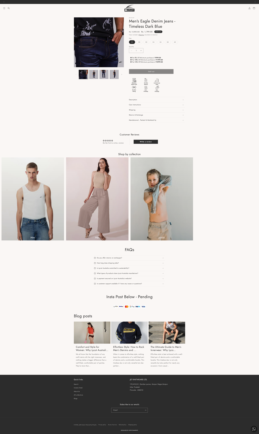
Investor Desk (78, 388)
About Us (77, 391)
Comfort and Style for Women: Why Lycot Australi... (92, 348)
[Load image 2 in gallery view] (93, 74)
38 (169, 42)
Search (76, 384)
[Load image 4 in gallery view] (114, 74)
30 (140, 42)
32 (147, 42)
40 (176, 42)
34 (155, 42)
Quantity (131, 47)
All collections (78, 395)
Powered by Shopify (91, 425)
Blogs (75, 398)
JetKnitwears (82, 425)
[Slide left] (76, 74)
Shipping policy (132, 425)
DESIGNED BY (129, 430)
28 (133, 42)
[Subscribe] (145, 410)
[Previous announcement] (4, 2)
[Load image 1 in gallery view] (83, 74)
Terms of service (112, 425)
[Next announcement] (255, 2)
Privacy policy (102, 425)
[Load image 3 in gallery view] (104, 74)
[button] (4, 8)
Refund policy (122, 425)
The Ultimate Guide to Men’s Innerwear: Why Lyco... (166, 348)
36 (162, 42)
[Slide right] (121, 74)
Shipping (141, 35)
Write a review (146, 142)
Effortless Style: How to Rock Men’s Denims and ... (128, 348)
